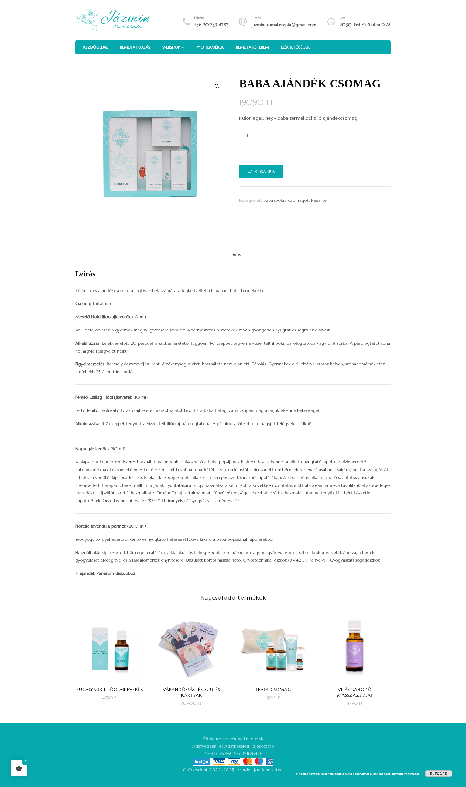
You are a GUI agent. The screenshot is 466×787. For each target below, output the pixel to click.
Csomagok (298, 200)
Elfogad (439, 773)
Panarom (320, 200)
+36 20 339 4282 (211, 24)
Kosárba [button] (114, 660)
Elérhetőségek (295, 47)
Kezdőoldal (95, 47)
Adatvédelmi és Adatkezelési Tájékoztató (233, 746)
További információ (405, 774)
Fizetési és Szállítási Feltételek (233, 754)
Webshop (171, 47)
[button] (217, 86)
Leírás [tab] (235, 254)
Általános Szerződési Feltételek (233, 738)
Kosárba (265, 171)
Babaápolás (274, 200)
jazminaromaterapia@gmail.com (284, 24)
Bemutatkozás (135, 47)
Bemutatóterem (252, 47)
